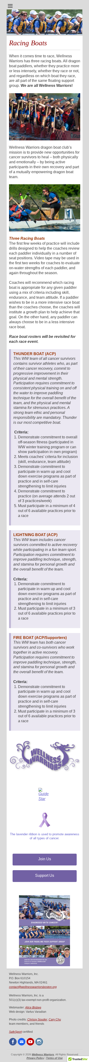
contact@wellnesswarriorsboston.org (33, 987)
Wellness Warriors (43, 1054)
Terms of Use (54, 1058)
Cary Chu (55, 1019)
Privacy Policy (35, 1058)
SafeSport (15, 1031)
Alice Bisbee (33, 1007)
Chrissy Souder (37, 1019)
